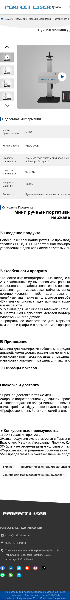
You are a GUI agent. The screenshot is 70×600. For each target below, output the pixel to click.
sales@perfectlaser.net (17, 535)
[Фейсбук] (2, 568)
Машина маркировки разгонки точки (49, 18)
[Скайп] (18, 575)
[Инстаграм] (35, 568)
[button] (7, 106)
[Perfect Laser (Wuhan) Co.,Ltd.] (28, 7)
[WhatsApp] (2, 575)
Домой (57, 7)
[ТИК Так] (27, 568)
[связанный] (10, 568)
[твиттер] (18, 568)
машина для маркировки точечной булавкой (33, 474)
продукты (20, 18)
